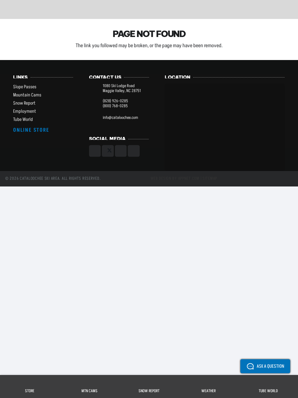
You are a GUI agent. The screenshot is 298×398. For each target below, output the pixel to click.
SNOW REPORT (149, 391)
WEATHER (208, 391)
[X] (108, 151)
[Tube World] (268, 381)
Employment (24, 111)
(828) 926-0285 (115, 101)
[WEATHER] (209, 381)
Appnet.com (188, 179)
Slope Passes (24, 87)
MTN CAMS (89, 391)
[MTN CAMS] (89, 381)
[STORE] (30, 381)
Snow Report (24, 103)
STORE (29, 391)
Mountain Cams (27, 95)
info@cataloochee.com (120, 118)
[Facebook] (95, 151)
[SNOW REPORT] (149, 381)
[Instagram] (121, 151)
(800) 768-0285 (115, 106)
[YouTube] (134, 151)
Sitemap (210, 179)
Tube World (23, 119)
